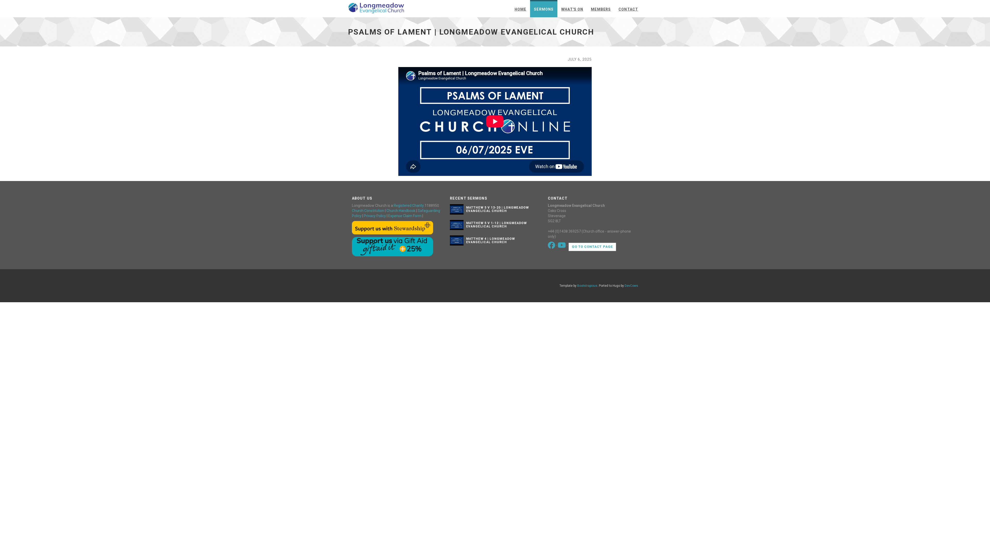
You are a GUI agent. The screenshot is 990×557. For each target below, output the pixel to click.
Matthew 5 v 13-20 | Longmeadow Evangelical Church (497, 209)
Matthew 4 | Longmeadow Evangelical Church (490, 240)
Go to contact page (592, 247)
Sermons (544, 9)
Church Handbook (400, 211)
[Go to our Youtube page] (562, 246)
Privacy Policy (375, 216)
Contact (628, 9)
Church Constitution (368, 211)
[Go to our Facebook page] (552, 246)
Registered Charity (409, 205)
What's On (572, 9)
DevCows (631, 286)
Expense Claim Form (405, 216)
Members (601, 9)
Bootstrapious (587, 286)
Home (520, 9)
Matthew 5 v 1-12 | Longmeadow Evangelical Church (496, 224)
